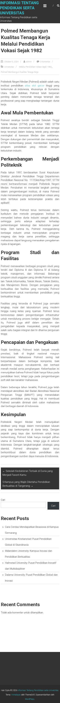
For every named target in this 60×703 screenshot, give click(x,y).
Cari (3, 499)
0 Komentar (45, 61)
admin (29, 61)
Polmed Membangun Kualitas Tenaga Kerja (19, 72)
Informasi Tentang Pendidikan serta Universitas (19, 8)
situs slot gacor (34, 85)
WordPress (29, 699)
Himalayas (16, 695)
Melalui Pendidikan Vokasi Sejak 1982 (35, 67)
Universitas (9, 67)
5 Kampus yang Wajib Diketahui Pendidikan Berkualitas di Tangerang (26, 483)
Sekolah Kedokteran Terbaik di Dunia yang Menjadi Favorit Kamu (27, 473)
